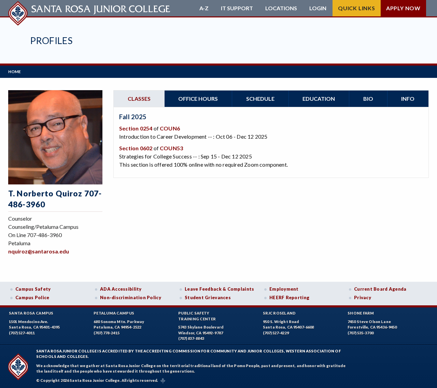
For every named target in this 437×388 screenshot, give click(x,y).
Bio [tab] (368, 98)
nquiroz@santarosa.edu (38, 251)
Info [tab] (407, 98)
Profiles (51, 40)
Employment (284, 289)
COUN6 (170, 128)
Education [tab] (318, 98)
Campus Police (32, 297)
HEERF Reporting (289, 297)
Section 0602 (135, 148)
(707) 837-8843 (191, 338)
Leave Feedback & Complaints (219, 289)
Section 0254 (135, 128)
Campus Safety (33, 289)
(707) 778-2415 (106, 333)
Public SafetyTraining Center (197, 316)
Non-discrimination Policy (130, 297)
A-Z (204, 8)
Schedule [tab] (260, 98)
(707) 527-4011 (22, 333)
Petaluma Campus (114, 313)
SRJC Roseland (279, 313)
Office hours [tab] (198, 98)
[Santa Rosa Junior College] (90, 8)
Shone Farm (361, 313)
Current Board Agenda (380, 289)
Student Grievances (208, 297)
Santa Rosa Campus (31, 313)
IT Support (237, 8)
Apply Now (403, 8)
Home (14, 71)
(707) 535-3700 (360, 333)
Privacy (362, 297)
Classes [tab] (139, 98)
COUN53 (171, 148)
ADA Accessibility (121, 289)
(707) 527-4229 (276, 333)
